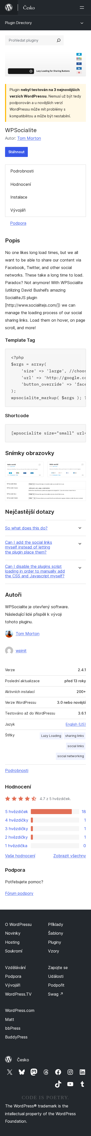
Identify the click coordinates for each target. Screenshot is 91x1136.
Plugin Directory (18, 23)
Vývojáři (18, 210)
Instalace (18, 197)
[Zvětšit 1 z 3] (36, 468)
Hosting (12, 942)
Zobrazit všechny (69, 855)
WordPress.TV (18, 994)
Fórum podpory (19, 893)
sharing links (74, 736)
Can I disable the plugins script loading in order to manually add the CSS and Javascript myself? (35, 571)
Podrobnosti (22, 170)
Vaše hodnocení (20, 855)
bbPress (12, 1028)
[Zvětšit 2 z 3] (79, 468)
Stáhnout (16, 152)
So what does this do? (26, 528)
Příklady (55, 924)
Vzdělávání (15, 967)
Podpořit (56, 985)
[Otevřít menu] (83, 7)
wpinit (21, 650)
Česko (23, 1059)
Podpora (18, 223)
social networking (70, 756)
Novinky (12, 933)
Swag (55, 994)
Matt (9, 1019)
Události (55, 976)
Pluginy (54, 942)
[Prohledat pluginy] (59, 40)
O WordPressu (18, 924)
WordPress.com (19, 1010)
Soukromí (13, 950)
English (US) (76, 724)
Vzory (53, 950)
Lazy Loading (51, 736)
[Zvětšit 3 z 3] (79, 487)
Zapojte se (58, 967)
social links (75, 746)
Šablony (55, 933)
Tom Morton (29, 138)
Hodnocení (20, 184)
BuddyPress (16, 1036)
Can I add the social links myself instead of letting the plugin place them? (28, 547)
